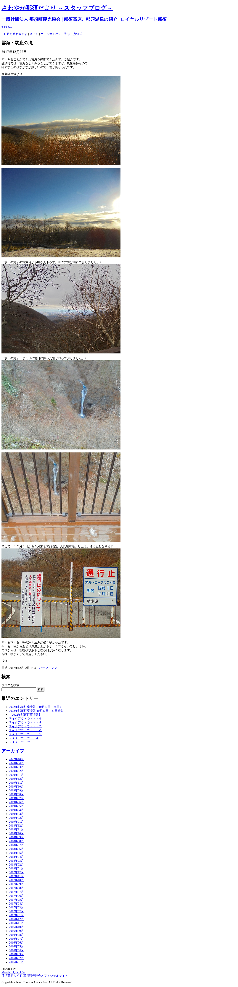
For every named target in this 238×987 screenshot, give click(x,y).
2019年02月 (16, 817)
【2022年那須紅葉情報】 (25, 714)
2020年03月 (16, 767)
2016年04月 (16, 950)
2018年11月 (16, 829)
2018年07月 (16, 845)
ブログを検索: (10, 685)
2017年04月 (16, 903)
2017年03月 (16, 907)
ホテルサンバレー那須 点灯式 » (62, 33)
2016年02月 (16, 958)
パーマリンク (48, 667)
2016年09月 (16, 930)
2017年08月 (16, 887)
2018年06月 (16, 848)
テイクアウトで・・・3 (24, 742)
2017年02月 (16, 911)
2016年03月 (16, 954)
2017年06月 (16, 895)
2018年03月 (16, 860)
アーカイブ (13, 750)
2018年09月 (16, 837)
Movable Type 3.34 (13, 972)
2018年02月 (16, 864)
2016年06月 (16, 942)
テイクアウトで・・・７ (25, 726)
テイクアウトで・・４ (24, 738)
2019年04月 (16, 809)
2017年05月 (16, 899)
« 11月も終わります (14, 33)
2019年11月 (16, 782)
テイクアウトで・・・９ (25, 718)
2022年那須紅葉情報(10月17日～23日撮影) (36, 710)
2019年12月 (16, 778)
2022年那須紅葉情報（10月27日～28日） (35, 706)
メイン (34, 33)
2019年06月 (16, 802)
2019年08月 (16, 794)
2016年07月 (16, 938)
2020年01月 (16, 774)
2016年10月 (16, 926)
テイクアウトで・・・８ (25, 722)
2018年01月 (16, 868)
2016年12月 (16, 919)
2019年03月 (16, 813)
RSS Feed (7, 27)
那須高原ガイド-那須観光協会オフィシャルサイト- (35, 975)
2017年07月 (16, 891)
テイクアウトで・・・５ (25, 734)
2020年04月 (16, 763)
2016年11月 (16, 923)
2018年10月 (16, 833)
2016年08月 (16, 934)
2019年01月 (16, 821)
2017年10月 (16, 880)
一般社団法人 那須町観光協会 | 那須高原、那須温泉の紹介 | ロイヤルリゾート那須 (84, 19)
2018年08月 (16, 841)
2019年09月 (16, 790)
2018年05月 (16, 852)
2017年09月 (16, 884)
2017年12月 (16, 872)
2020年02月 (16, 770)
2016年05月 (16, 946)
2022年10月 (16, 759)
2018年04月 (16, 856)
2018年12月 (16, 825)
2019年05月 (16, 806)
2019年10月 (16, 786)
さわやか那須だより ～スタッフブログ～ (57, 7)
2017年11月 (16, 876)
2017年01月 (16, 915)
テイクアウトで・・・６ (25, 730)
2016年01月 (16, 962)
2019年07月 (16, 798)
